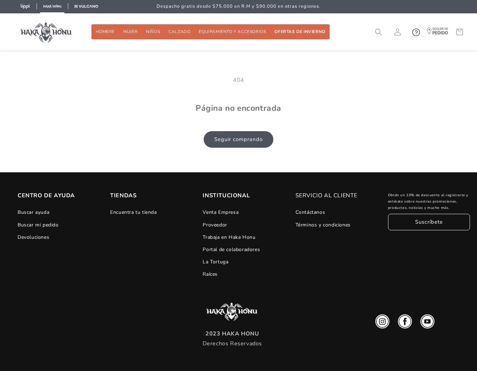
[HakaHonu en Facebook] (405, 323)
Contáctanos (310, 212)
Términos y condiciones (323, 225)
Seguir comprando (238, 139)
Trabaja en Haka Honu (229, 237)
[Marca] (25, 6)
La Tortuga (215, 261)
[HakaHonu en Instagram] (382, 323)
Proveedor (215, 225)
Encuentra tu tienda (133, 212)
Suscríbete (429, 221)
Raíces (210, 274)
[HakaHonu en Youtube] (427, 323)
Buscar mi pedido (38, 225)
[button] (105, 31)
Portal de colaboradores (231, 249)
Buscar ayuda (33, 212)
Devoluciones (33, 237)
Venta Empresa (220, 212)
